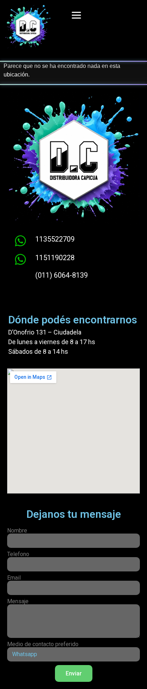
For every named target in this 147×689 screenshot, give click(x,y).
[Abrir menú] (74, 15)
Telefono (18, 554)
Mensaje (18, 601)
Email (14, 578)
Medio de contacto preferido (42, 644)
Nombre (17, 531)
